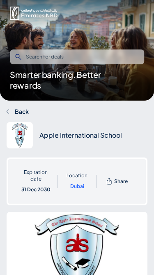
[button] (33, 13)
